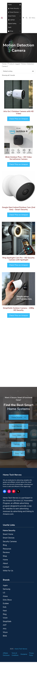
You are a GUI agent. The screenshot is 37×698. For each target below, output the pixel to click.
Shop (11, 31)
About (5, 563)
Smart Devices (14, 12)
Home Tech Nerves (21, 649)
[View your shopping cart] (23, 18)
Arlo (4, 628)
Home (10, 4)
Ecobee (6, 603)
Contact (6, 567)
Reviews (6, 552)
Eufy (4, 607)
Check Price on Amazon (18, 119)
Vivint (5, 618)
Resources (7, 549)
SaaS (9, 27)
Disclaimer (23, 654)
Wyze (5, 632)
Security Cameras (10, 541)
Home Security (14, 8)
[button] (26, 18)
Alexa (5, 596)
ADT (5, 625)
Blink (5, 636)
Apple (5, 585)
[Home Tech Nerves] (2, 18)
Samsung (6, 589)
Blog (5, 545)
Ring (4, 614)
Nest (5, 610)
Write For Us (8, 570)
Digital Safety (12, 23)
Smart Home (12, 16)
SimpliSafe (7, 621)
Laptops (12, 20)
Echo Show (7, 600)
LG (4, 592)
